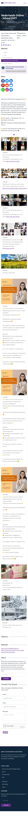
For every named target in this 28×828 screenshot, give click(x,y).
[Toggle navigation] (25, 3)
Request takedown (8, 63)
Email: (4, 703)
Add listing (5, 784)
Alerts (5, 55)
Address (5, 52)
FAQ (3, 777)
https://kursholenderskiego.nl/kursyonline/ (15, 188)
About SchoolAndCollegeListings (11, 769)
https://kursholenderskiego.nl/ (10, 648)
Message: (5, 711)
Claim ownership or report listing (11, 60)
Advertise (4, 781)
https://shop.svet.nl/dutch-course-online (12, 650)
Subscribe (6, 678)
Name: (4, 694)
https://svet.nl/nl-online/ (13, 161)
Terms (4, 772)
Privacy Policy (6, 774)
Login (3, 787)
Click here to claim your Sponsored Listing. (15, 71)
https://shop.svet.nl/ (8, 248)
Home (3, 22)
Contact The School (8, 57)
